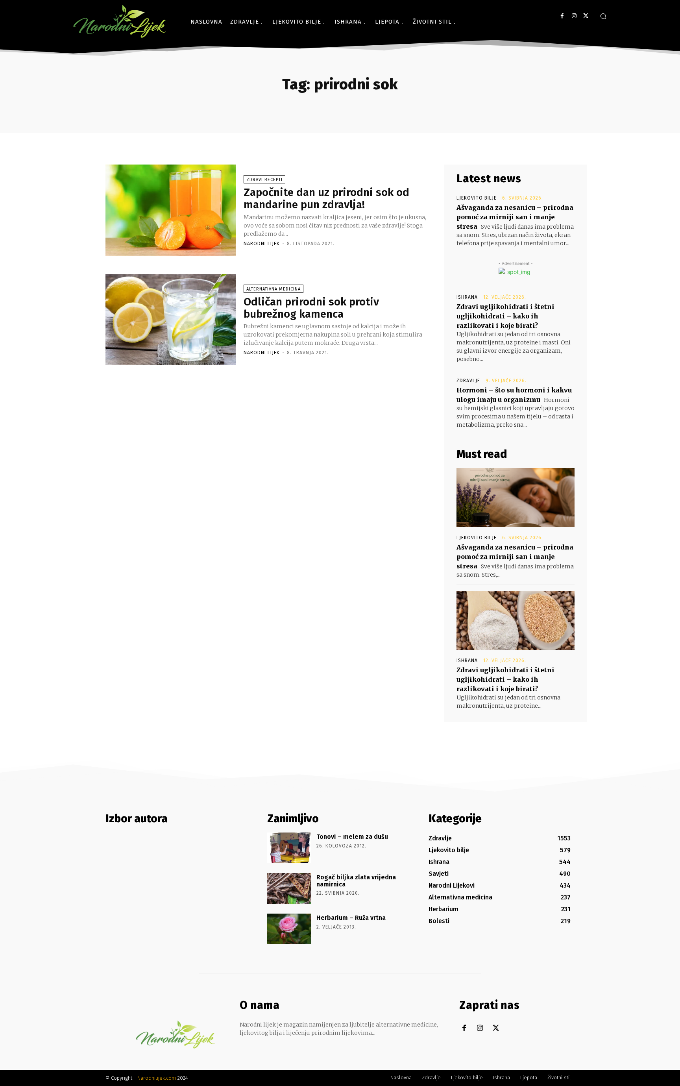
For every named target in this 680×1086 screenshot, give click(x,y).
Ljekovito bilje (476, 198)
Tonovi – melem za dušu (352, 836)
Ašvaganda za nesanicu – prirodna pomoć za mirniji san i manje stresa (514, 217)
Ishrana (467, 297)
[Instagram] (574, 16)
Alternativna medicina (273, 289)
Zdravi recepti (264, 179)
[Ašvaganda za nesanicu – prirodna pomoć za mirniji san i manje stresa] (515, 497)
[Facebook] (562, 16)
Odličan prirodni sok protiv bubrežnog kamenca (311, 307)
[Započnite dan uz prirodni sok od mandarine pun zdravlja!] (170, 210)
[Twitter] (586, 16)
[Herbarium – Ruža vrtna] (289, 929)
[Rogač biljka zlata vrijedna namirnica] (289, 888)
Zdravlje (468, 380)
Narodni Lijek (262, 243)
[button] (603, 16)
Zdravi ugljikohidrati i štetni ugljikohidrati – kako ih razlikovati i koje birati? (505, 316)
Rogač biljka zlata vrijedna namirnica (356, 880)
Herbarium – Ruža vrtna (351, 917)
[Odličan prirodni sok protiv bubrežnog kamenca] (170, 319)
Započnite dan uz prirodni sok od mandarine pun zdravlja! (326, 198)
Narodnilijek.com (156, 1078)
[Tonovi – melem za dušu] (289, 848)
